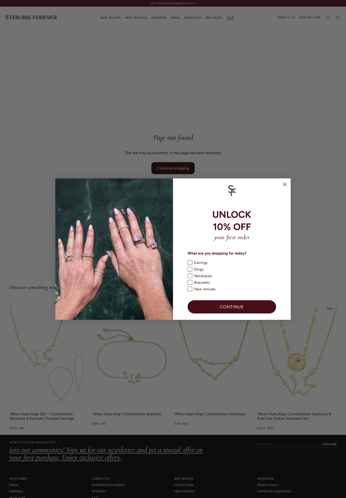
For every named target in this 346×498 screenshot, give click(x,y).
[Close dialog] (285, 184)
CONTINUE (232, 306)
